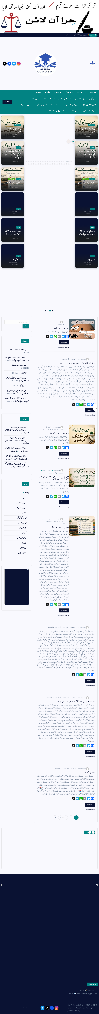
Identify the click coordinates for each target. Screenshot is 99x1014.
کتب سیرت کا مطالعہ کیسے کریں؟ (59, 522)
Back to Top (25, 1008)
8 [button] (58, 161)
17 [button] (42, 161)
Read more (64, 342)
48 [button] (33, 164)
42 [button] (44, 164)
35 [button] (56, 164)
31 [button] (63, 164)
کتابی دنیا (27, 105)
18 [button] (40, 161)
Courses (58, 92)
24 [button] (30, 161)
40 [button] (47, 164)
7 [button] (59, 161)
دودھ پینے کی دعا (91, 259)
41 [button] (45, 164)
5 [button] (65, 161)
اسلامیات (55, 105)
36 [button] (54, 164)
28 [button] (68, 164)
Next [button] (68, 141)
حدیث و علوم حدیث (21, 507)
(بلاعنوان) (23, 373)
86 (60, 818)
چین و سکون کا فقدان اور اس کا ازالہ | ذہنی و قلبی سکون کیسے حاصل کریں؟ (17, 392)
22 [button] (33, 161)
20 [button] (37, 161)
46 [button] (37, 164)
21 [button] (35, 161)
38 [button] (51, 164)
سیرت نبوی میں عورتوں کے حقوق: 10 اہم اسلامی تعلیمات (17, 431)
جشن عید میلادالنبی (73, 627)
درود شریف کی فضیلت (66, 698)
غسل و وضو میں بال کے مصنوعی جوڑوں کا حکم (15, 464)
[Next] (89, 832)
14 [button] (47, 161)
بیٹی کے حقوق (62, 430)
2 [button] (70, 161)
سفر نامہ (74, 111)
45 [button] (38, 164)
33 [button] (59, 164)
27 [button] (70, 164)
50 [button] (30, 164)
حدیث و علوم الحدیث (60, 98)
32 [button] (61, 164)
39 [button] (49, 164)
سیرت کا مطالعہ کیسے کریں (46, 519)
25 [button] (28, 161)
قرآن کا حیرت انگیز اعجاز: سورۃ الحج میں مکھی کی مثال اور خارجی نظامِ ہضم (17, 458)
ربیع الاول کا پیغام (65, 627)
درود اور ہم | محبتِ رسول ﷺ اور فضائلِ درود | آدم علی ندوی (87, 233)
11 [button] (52, 161)
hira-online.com (87, 134)
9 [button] (56, 161)
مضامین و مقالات (57, 111)
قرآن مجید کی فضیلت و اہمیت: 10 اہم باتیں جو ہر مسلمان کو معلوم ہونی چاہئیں (86, 154)
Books (47, 92)
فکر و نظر (42, 105)
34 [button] (58, 164)
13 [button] (49, 161)
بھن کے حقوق (48, 427)
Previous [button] (73, 141)
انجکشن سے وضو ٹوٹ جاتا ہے (18, 466)
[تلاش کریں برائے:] (16, 322)
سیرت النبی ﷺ (89, 105)
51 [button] (28, 164)
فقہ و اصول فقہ (38, 98)
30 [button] (65, 164)
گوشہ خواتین (89, 111)
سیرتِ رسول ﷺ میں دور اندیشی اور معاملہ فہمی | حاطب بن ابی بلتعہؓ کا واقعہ (17, 400)
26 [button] (26, 161)
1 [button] (72, 161)
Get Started (7, 102)
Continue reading (64, 347)
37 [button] (52, 164)
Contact (69, 92)
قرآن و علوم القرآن (85, 98)
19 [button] (39, 161)
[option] (49, 141)
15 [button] (46, 161)
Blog (38, 92)
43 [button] (42, 164)
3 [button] (68, 161)
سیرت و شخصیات (71, 105)
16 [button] (44, 161)
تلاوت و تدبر (14, 451)
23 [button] (32, 161)
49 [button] (31, 164)
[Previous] (93, 832)
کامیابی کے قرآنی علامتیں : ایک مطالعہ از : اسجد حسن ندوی (77, 363)
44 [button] (40, 164)
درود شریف (74, 698)
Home (93, 92)
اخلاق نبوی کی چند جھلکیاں (61, 328)
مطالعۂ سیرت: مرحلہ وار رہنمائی (86, 183)
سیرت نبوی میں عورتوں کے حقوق (87, 130)
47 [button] (35, 164)
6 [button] (61, 161)
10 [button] (54, 161)
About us (81, 92)
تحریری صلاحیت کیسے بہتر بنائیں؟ (18, 427)
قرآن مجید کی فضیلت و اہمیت (46, 470)
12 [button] (51, 161)
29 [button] (66, 164)
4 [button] (47, 311)
